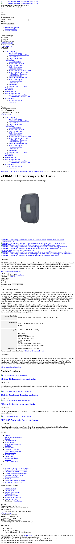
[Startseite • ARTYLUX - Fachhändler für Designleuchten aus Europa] (19, 1)
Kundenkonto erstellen (12, 27)
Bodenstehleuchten (10, 91)
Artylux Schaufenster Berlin (13, 437)
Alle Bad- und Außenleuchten (18, 95)
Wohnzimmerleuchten (15, 81)
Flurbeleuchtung (10, 494)
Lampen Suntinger (10, 440)
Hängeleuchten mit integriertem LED (20, 70)
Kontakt (7, 439)
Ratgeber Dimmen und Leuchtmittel (16, 473)
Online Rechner (17, 501)
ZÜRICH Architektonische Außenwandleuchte (19, 395)
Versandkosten (19, 275)
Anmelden (11, 23)
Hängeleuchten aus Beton (16, 63)
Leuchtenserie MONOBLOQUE (19, 55)
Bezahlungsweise (10, 447)
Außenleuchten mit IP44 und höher (19, 97)
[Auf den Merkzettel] (1, 286)
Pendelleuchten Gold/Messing (18, 74)
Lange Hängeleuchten (15, 65)
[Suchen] (1, 16)
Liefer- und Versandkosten (13, 444)
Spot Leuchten (13, 56)
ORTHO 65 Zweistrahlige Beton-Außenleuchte (19, 420)
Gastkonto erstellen (11, 29)
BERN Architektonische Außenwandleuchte (18, 404)
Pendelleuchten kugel (15, 76)
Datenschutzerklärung (11, 458)
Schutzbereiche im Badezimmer (14, 475)
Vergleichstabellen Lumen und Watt (16, 470)
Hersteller (8, 478)
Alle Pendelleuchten (15, 62)
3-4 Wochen (11, 277)
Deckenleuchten (10, 51)
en (1, 10)
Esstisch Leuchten (10, 489)
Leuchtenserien (13, 83)
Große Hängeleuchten (15, 67)
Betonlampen (13, 84)
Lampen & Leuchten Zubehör (18, 86)
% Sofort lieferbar (10, 98)
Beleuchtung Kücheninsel (13, 497)
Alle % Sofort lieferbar (16, 100)
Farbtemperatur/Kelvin (12, 477)
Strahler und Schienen (15, 58)
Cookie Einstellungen (11, 461)
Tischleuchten (9, 88)
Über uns (7, 435)
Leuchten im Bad (10, 490)
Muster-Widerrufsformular (13, 451)
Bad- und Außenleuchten (12, 93)
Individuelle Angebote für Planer (15, 480)
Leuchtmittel (12, 102)
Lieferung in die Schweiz (12, 449)
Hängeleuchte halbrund (16, 79)
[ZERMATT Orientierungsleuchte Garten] (28, 238)
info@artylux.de (6, 114)
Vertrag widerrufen (10, 453)
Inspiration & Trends (11, 499)
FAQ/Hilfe (8, 446)
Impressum (8, 460)
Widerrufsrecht (9, 454)
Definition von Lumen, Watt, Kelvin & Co (18, 468)
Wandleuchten (9, 90)
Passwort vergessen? (11, 30)
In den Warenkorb (18, 284)
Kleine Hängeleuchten (15, 69)
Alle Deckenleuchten (15, 53)
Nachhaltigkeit (9, 442)
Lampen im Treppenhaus (12, 492)
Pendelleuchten (9, 60)
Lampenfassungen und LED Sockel (16, 471)
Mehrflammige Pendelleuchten (18, 77)
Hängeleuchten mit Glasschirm (18, 72)
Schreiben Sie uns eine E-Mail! (34, 351)
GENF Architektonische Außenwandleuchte (18, 379)
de (1, 8)
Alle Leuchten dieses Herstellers (11, 271)
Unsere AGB (9, 456)
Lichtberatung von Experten (13, 482)
